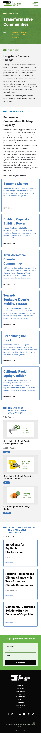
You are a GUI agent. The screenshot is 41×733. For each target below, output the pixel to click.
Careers (20, 702)
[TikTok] (33, 714)
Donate (20, 708)
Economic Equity (18, 35)
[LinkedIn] (20, 714)
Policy (6, 452)
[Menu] (36, 4)
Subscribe (20, 662)
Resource (7, 513)
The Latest (20, 705)
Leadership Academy (20, 32)
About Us (20, 685)
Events (20, 700)
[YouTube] (24, 714)
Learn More (8, 208)
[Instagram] (8, 714)
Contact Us (20, 691)
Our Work (20, 694)
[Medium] (28, 714)
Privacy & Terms (20, 730)
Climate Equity (17, 38)
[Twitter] (12, 714)
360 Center (20, 697)
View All (7, 417)
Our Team (21, 688)
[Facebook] (16, 714)
